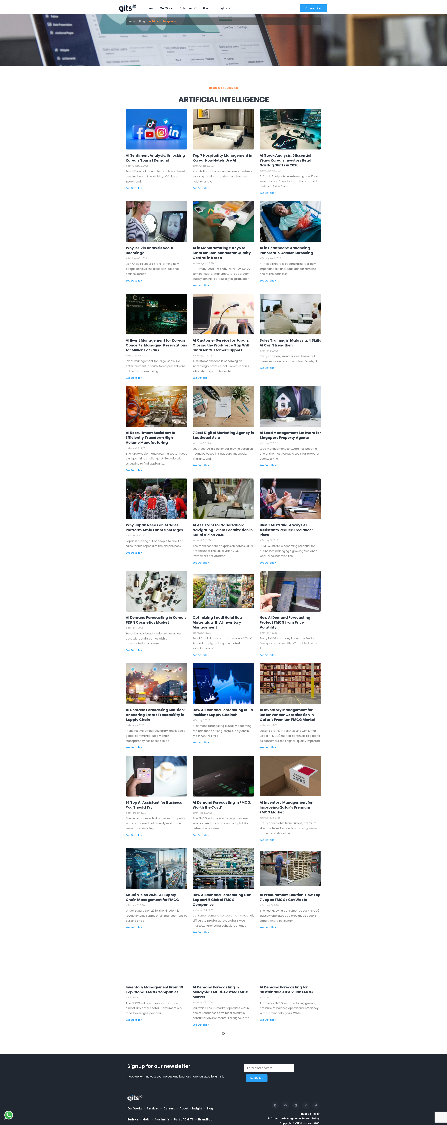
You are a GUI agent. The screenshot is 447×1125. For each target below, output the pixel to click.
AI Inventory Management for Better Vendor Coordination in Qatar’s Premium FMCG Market (288, 714)
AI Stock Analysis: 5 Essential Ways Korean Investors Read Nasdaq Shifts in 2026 (285, 160)
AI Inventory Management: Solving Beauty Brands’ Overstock (223, 1082)
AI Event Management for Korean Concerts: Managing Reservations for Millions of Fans (156, 345)
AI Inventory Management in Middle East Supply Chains (285, 1082)
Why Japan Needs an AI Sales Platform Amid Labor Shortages (154, 527)
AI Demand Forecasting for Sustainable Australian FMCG (286, 990)
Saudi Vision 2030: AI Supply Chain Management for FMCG (153, 897)
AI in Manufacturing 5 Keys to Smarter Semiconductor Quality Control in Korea (222, 253)
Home (131, 21)
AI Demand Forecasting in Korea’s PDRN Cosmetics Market (156, 620)
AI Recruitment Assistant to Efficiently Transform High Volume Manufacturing (150, 437)
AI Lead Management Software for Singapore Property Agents (290, 435)
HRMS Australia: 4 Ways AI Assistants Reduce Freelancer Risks (286, 530)
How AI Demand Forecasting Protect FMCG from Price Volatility (285, 622)
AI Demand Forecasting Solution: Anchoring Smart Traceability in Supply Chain (155, 714)
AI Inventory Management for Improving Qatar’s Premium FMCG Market (286, 807)
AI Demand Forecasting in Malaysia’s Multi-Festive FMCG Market (220, 992)
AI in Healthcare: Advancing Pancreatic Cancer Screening (287, 250)
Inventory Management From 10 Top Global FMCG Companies (154, 990)
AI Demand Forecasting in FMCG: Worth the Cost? (222, 805)
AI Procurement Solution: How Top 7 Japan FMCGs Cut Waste (290, 897)
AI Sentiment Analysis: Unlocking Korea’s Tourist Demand (155, 158)
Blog (142, 21)
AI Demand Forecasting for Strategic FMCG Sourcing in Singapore (150, 1084)
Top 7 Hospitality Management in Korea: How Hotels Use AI (222, 158)
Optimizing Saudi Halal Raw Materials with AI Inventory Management (218, 622)
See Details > (134, 188)
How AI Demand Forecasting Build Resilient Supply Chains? (223, 712)
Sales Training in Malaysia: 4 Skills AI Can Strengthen (290, 343)
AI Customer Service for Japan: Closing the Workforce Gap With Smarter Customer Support (222, 345)
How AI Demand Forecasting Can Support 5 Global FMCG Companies (222, 899)
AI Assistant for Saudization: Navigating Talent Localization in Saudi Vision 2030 (223, 530)
